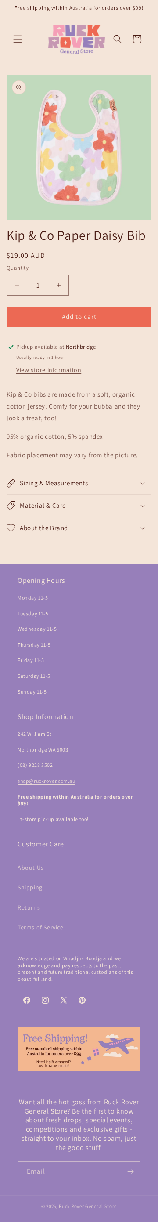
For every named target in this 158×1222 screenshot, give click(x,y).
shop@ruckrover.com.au (46, 780)
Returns (29, 907)
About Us (31, 867)
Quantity (18, 267)
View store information (48, 370)
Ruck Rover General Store (88, 1206)
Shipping (30, 887)
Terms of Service (41, 927)
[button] (17, 39)
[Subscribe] (130, 1171)
